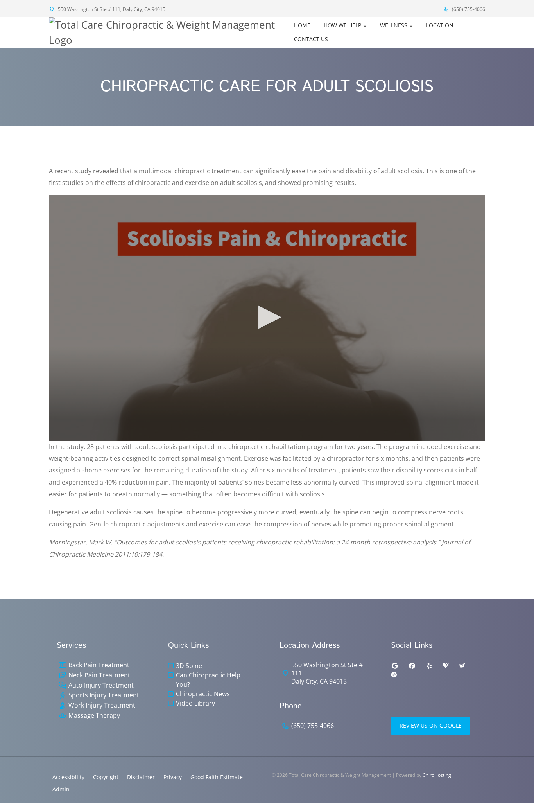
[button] (267, 317)
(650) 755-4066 (468, 9)
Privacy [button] (172, 777)
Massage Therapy (94, 715)
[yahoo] (462, 665)
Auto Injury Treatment (101, 685)
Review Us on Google (431, 725)
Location (439, 25)
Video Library (195, 703)
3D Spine (189, 665)
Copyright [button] (105, 777)
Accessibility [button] (68, 777)
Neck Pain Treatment (99, 675)
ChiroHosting (437, 775)
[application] (267, 318)
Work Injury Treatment (101, 705)
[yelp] (429, 665)
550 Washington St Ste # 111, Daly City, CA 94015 (111, 9)
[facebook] (412, 665)
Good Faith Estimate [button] (216, 777)
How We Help (342, 25)
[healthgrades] (446, 665)
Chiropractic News (203, 694)
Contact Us (311, 39)
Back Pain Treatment (98, 665)
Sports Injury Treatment (103, 695)
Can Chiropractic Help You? (208, 680)
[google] (395, 665)
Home (302, 25)
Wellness (393, 25)
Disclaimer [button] (141, 777)
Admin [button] (61, 789)
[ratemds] (394, 675)
